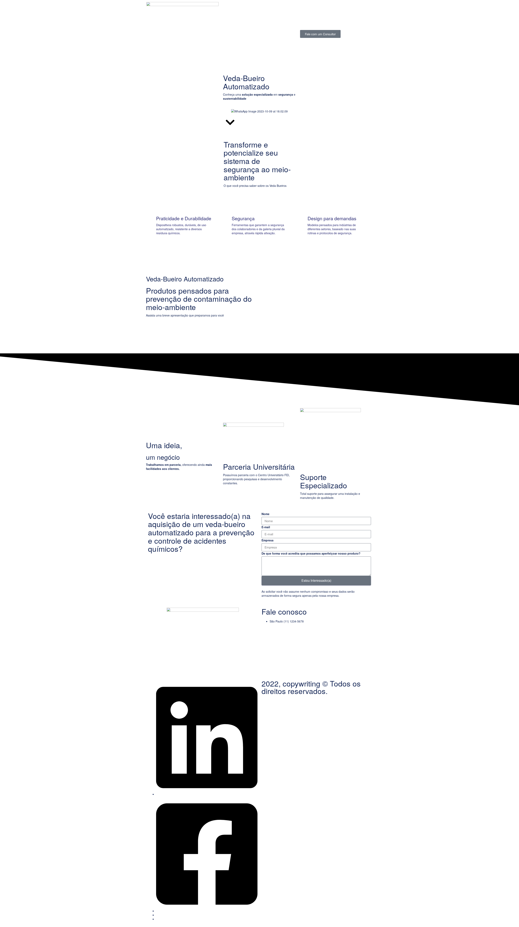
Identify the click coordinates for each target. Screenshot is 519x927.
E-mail (266, 527)
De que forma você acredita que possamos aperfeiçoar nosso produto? (311, 553)
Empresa (267, 540)
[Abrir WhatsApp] (509, 917)
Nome (265, 514)
